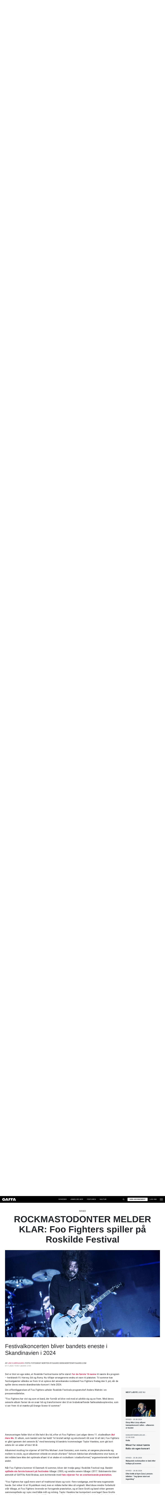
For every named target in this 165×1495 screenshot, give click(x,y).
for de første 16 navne (84, 1374)
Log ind (153, 1199)
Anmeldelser (77, 1199)
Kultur (103, 1199)
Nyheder (63, 1199)
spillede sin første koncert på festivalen (27, 1471)
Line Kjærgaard (16, 1363)
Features (91, 1199)
